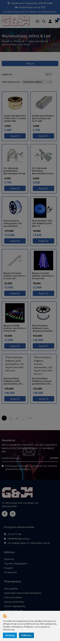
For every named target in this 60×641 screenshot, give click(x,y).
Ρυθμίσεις (26, 635)
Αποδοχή (10, 635)
